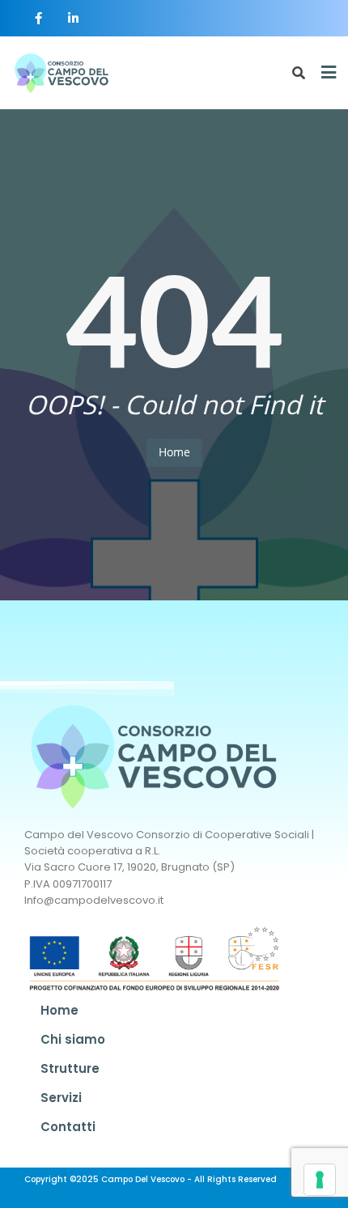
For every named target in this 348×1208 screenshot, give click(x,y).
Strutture (70, 1068)
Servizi (61, 1097)
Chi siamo (72, 1039)
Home (174, 452)
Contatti (67, 1126)
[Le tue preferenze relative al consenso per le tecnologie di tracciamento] (319, 1179)
